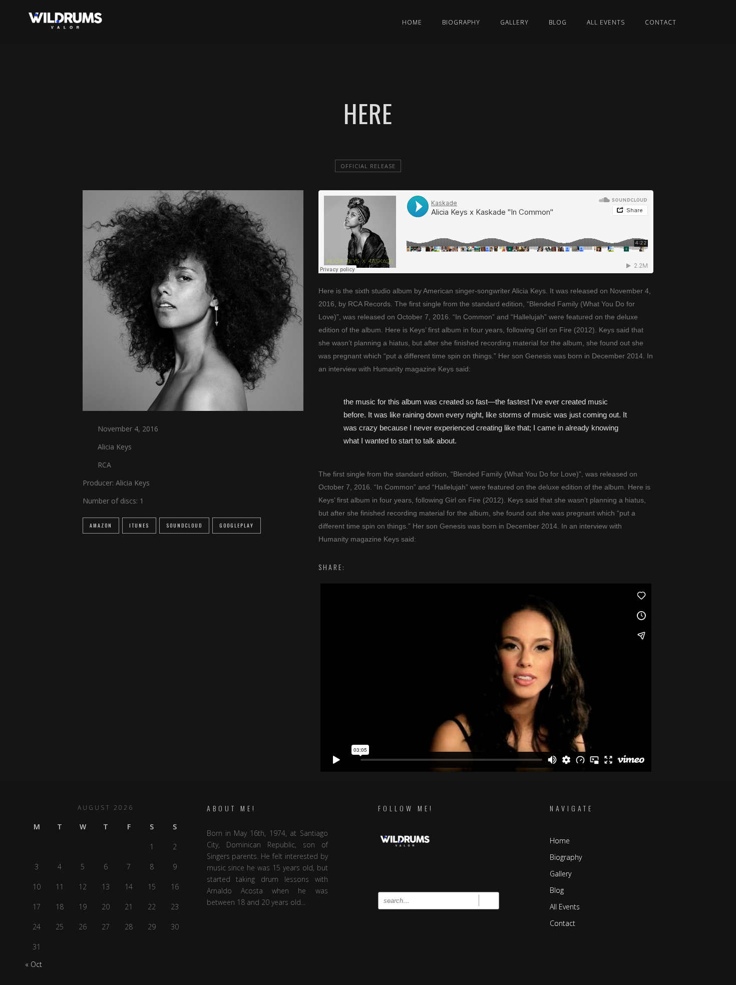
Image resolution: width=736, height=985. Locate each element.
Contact (660, 22)
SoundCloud (184, 525)
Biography (461, 22)
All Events (606, 22)
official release (368, 166)
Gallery (514, 22)
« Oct (33, 964)
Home (412, 22)
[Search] (489, 900)
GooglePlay (236, 525)
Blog (558, 22)
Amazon (101, 525)
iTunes (139, 525)
